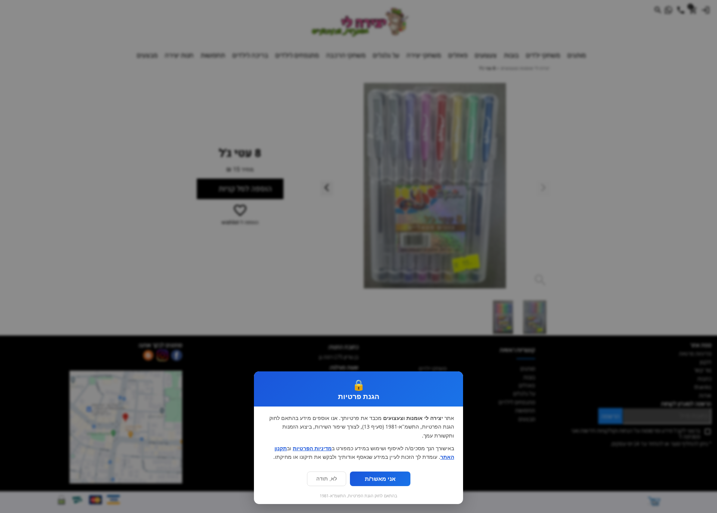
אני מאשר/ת (380, 479)
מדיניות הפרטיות (312, 448)
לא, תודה (326, 479)
